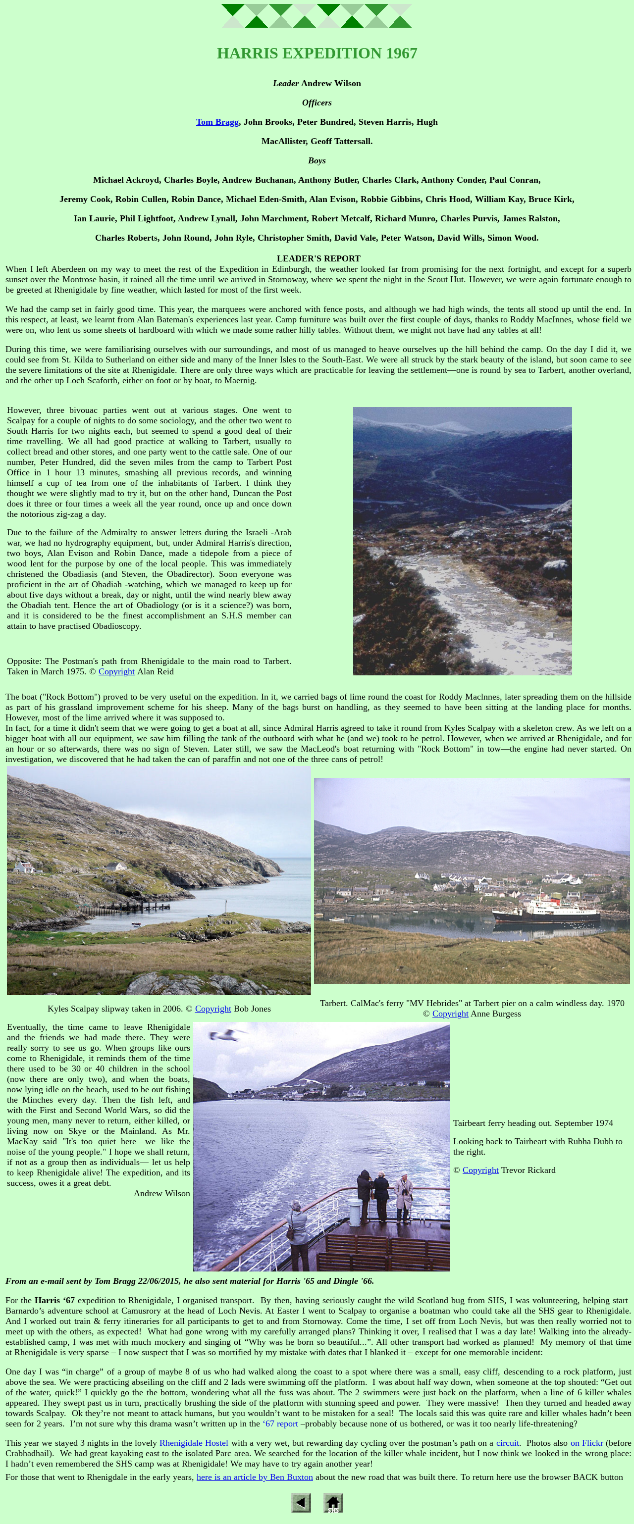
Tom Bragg (217, 122)
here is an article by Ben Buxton (255, 1477)
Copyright (117, 671)
